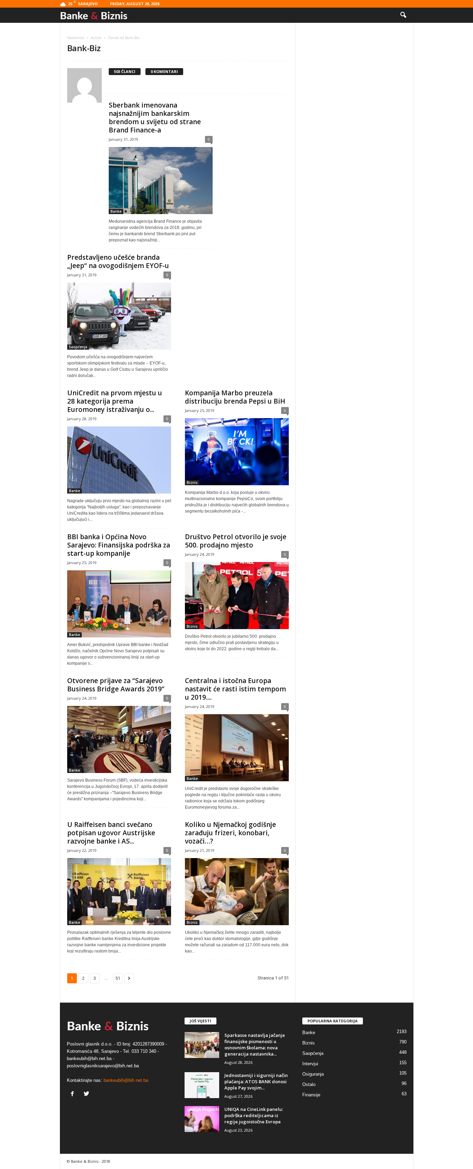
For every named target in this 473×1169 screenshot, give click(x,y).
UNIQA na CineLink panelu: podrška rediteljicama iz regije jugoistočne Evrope (253, 1115)
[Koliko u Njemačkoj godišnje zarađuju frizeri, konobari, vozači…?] (237, 891)
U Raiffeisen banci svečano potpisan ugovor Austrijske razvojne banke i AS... (111, 833)
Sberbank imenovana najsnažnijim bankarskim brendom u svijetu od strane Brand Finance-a (155, 118)
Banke (116, 211)
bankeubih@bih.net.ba (126, 1080)
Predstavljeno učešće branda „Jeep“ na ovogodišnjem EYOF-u (118, 261)
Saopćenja (78, 346)
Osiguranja (313, 1074)
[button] (403, 15)
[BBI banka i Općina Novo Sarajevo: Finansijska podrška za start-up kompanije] (119, 603)
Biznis (192, 482)
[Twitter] (87, 1094)
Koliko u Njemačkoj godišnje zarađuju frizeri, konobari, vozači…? (230, 833)
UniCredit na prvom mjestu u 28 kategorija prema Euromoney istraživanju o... (114, 401)
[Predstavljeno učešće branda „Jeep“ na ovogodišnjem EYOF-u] (119, 316)
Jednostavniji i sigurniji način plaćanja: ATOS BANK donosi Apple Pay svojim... (256, 1081)
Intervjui (310, 1063)
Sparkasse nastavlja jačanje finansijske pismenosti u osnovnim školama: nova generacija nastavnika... (254, 1044)
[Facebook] (74, 1094)
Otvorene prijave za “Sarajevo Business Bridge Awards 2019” (115, 684)
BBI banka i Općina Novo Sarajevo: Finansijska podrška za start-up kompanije (118, 545)
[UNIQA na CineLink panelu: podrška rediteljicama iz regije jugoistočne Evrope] (202, 1119)
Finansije (311, 1094)
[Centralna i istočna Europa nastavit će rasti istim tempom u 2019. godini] (237, 747)
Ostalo (308, 1084)
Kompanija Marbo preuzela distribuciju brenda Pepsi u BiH (235, 397)
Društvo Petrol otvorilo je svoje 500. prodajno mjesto (235, 541)
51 (117, 978)
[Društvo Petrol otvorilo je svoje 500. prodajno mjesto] (237, 595)
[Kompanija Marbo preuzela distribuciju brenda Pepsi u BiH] (237, 451)
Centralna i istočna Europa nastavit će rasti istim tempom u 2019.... (235, 689)
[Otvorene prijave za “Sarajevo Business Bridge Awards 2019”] (119, 739)
